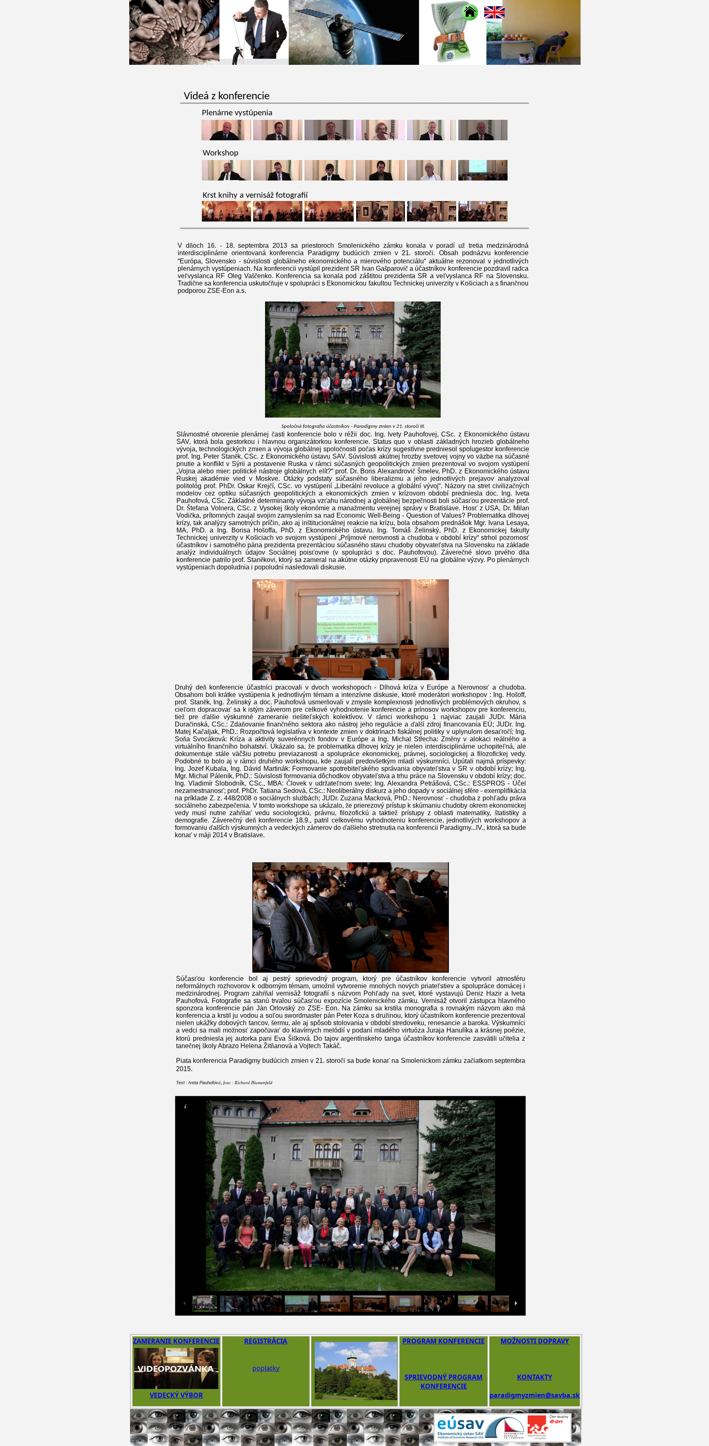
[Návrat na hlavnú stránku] (470, 12)
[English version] (494, 12)
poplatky (265, 1368)
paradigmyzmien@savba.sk (534, 1395)
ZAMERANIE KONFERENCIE (176, 1340)
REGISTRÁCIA (265, 1340)
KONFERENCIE (444, 1386)
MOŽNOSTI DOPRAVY (535, 1340)
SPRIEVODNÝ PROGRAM (444, 1377)
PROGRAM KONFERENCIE (444, 1340)
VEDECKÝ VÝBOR (176, 1395)
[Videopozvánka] (176, 1386)
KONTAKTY (534, 1377)
